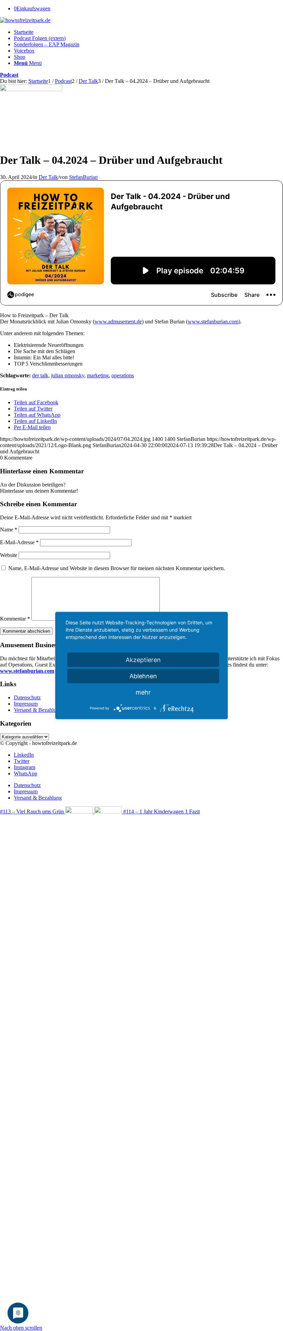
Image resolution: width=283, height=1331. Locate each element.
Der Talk (48, 177)
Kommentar (15, 619)
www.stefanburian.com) (214, 321)
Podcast (9, 75)
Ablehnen (143, 676)
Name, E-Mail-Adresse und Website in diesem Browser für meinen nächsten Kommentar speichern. (116, 568)
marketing (98, 375)
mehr (143, 692)
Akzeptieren (143, 659)
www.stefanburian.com (27, 671)
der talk (40, 375)
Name (8, 529)
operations (122, 375)
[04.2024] (31, 89)
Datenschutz (27, 697)
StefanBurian (83, 177)
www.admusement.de (118, 321)
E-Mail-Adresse (19, 542)
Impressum (26, 704)
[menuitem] (148, 32)
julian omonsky (67, 375)
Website (8, 555)
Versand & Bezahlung (38, 710)
